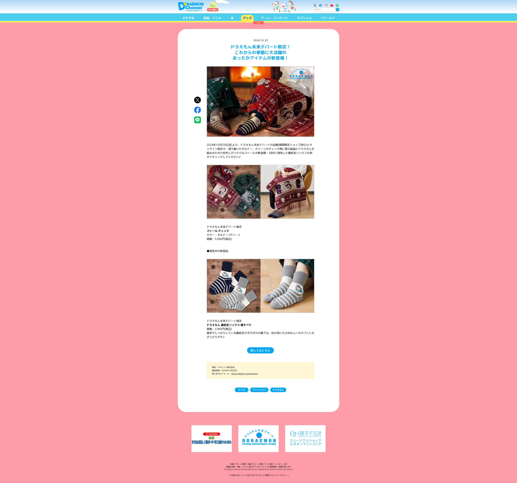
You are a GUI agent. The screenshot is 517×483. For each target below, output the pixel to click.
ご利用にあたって (237, 475)
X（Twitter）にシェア (197, 100)
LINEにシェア (197, 120)
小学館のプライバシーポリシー (275, 475)
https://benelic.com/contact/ (244, 373)
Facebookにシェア (197, 110)
